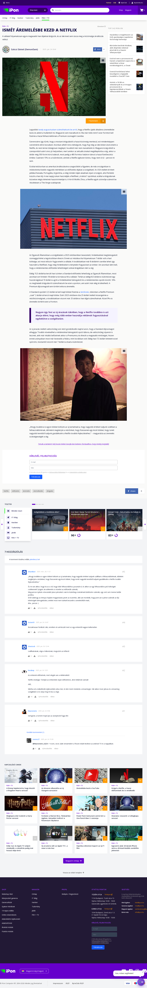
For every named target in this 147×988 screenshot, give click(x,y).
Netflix (6, 491)
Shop (121, 10)
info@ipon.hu (139, 912)
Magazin (128, 10)
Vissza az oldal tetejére (72, 873)
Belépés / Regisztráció (70, 894)
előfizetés (15, 491)
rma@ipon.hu (139, 906)
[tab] (33, 504)
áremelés (26, 491)
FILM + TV (5, 26)
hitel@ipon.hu (139, 903)
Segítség (125, 889)
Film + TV (9, 786)
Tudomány (29, 18)
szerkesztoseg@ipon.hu (141, 909)
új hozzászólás (42, 608)
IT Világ (12, 18)
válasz (52, 608)
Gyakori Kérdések (8, 906)
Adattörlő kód (7, 923)
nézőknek (84, 292)
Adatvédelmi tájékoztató (11, 919)
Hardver (20, 18)
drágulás (50, 491)
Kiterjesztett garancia (10, 898)
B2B (115, 3)
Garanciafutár (7, 902)
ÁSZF (67, 983)
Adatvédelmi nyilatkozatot (77, 472)
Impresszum (58, 983)
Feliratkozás (35, 477)
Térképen (108, 895)
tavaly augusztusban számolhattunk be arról (57, 129)
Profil (64, 889)
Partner (108, 3)
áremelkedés (38, 491)
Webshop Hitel (7, 894)
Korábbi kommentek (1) (35, 732)
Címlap (4, 18)
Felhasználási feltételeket (57, 472)
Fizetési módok (7, 931)
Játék (38, 18)
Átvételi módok (7, 927)
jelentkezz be (34, 559)
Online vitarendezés (9, 915)
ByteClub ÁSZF (78, 983)
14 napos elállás (8, 911)
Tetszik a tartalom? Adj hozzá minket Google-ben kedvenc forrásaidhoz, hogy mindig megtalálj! (73, 444)
